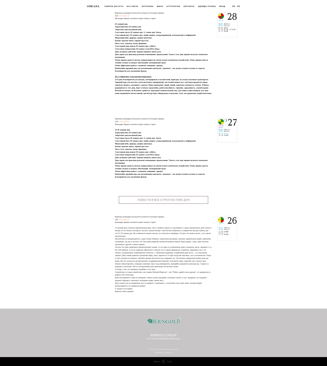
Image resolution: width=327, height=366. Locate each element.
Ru (238, 6)
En (233, 6)
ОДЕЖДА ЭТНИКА (207, 6)
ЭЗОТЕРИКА (148, 6)
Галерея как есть (114, 6)
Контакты (189, 6)
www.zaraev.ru (124, 15)
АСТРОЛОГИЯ (173, 6)
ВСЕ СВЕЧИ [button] (132, 6)
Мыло (160, 6)
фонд (222, 6)
